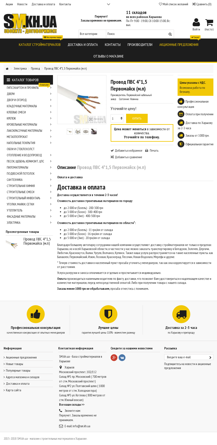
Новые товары (14, 364)
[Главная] (7, 68)
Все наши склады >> (72, 404)
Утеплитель (14, 210)
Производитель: (118, 95)
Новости (22, 4)
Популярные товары (18, 370)
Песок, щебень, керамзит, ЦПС (25, 161)
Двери (11, 94)
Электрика (13, 223)
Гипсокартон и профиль (28, 87)
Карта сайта (13, 390)
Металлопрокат (17, 137)
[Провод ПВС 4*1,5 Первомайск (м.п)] (69, 131)
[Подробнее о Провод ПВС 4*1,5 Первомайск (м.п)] (13, 244)
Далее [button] (104, 99)
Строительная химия (21, 186)
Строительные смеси (20, 192)
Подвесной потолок (21, 174)
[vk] (122, 357)
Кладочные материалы (22, 106)
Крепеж (11, 118)
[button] (40, 44)
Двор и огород (17, 100)
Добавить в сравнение (128, 157)
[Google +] (114, 357)
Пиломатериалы (17, 167)
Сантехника (14, 180)
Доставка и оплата (43, 4)
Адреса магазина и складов (22, 377)
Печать (153, 150)
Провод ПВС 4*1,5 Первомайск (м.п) (37, 241)
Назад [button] (59, 99)
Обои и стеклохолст (21, 149)
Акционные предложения (21, 357)
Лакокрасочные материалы (24, 131)
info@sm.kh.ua (81, 426)
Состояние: (124, 99)
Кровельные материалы (22, 124)
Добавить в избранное (128, 150)
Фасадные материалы (21, 216)
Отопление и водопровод (24, 155)
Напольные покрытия (21, 143)
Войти (196, 29)
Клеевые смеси (16, 112)
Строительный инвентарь (23, 198)
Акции (9, 4)
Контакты (65, 4)
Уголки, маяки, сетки (20, 204)
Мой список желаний (175, 4)
